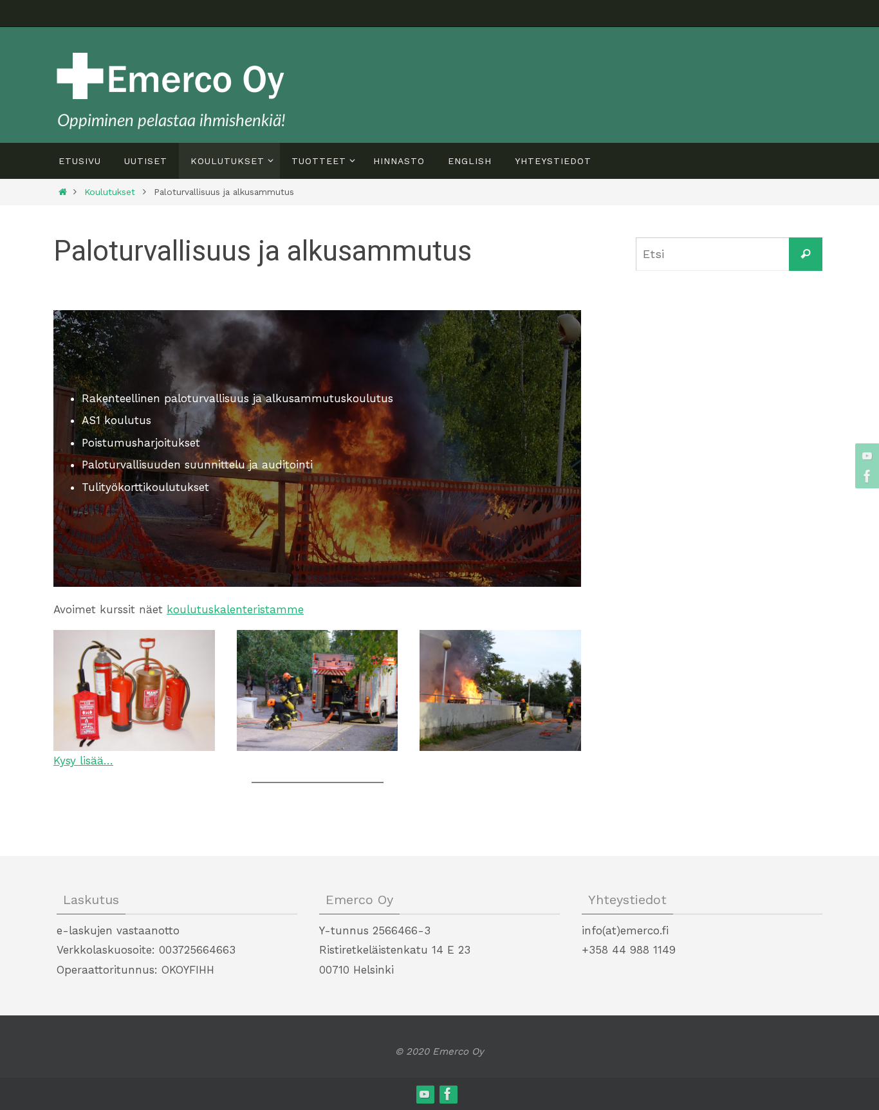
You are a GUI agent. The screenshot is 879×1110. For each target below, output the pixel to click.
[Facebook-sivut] (865, 476)
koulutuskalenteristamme (235, 609)
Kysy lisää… (83, 760)
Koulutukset (109, 192)
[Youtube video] (865, 455)
